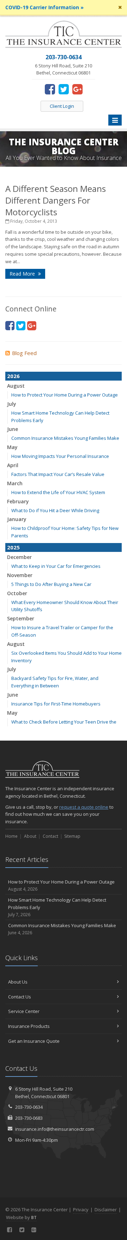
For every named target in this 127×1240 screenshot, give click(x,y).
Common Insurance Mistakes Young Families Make (65, 438)
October (17, 593)
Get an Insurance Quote (34, 1041)
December (19, 557)
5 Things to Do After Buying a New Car (51, 584)
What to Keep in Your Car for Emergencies (56, 566)
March (15, 483)
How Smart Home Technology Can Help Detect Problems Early (57, 907)
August (16, 385)
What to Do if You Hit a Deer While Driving (55, 510)
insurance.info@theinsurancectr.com (54, 1129)
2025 (13, 547)
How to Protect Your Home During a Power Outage (64, 395)
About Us (18, 982)
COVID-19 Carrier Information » (44, 7)
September (20, 618)
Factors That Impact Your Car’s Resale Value (57, 474)
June (12, 429)
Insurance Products (29, 1026)
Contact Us (19, 996)
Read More (23, 273)
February (18, 501)
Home (11, 836)
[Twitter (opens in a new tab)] (64, 89)
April (12, 465)
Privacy (81, 1209)
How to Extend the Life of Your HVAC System (58, 492)
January (16, 519)
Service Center (24, 1011)
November (19, 575)
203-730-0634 (29, 1107)
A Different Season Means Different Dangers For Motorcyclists (55, 200)
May (12, 447)
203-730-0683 (29, 1118)
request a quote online (83, 807)
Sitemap (72, 836)
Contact (50, 836)
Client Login (62, 106)
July (11, 403)
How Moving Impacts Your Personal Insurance (60, 456)
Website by (21, 1217)
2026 (13, 376)
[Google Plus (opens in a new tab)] (77, 89)
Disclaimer (106, 1209)
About (30, 836)
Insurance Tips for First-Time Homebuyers (56, 704)
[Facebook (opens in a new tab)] (50, 89)
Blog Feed (24, 352)
